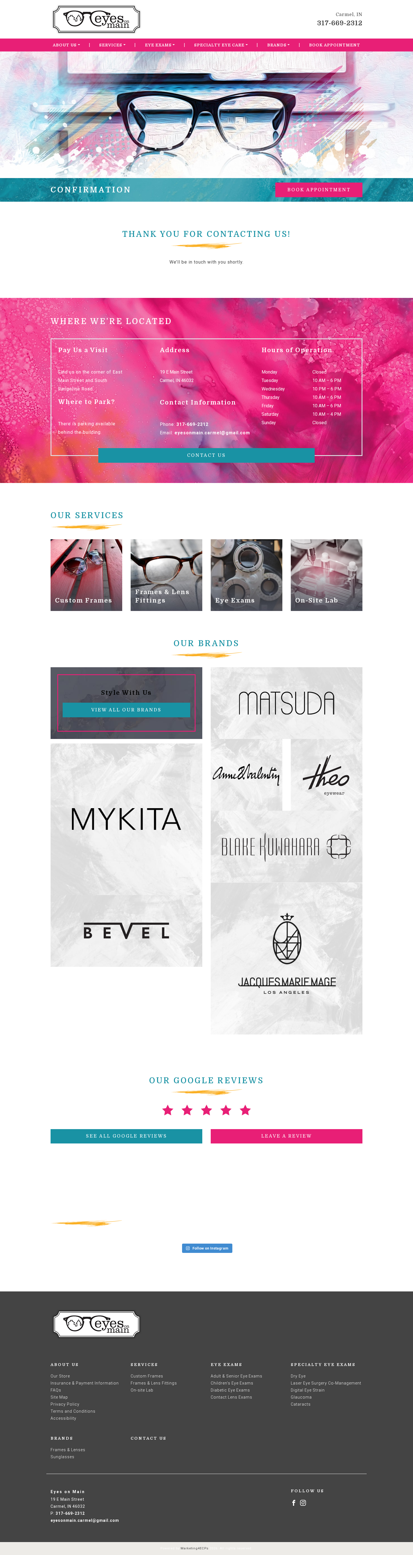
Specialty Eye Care (219, 45)
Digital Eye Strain (308, 1390)
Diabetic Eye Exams (230, 1390)
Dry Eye (298, 1376)
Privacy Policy (65, 1404)
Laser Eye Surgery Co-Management (326, 1383)
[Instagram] (303, 1502)
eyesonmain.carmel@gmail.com (212, 432)
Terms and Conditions (73, 1411)
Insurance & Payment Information (85, 1383)
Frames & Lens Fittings (154, 1383)
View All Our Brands (126, 710)
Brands (277, 45)
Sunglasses (62, 1457)
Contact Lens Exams (231, 1397)
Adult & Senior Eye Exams (236, 1376)
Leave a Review (286, 1136)
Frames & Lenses (68, 1450)
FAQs (56, 1390)
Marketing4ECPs (194, 1548)
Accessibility (63, 1418)
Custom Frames (83, 600)
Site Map (59, 1397)
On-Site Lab (316, 600)
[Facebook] (294, 1502)
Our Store (60, 1376)
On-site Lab (142, 1390)
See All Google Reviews (126, 1136)
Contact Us (206, 455)
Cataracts (301, 1404)
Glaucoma (301, 1397)
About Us (65, 45)
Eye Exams (158, 45)
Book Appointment (334, 45)
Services (110, 45)
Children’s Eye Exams (232, 1383)
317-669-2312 (339, 23)
